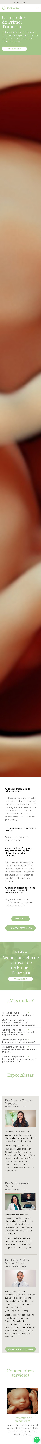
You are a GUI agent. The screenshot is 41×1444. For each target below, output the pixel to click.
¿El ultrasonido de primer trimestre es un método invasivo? (18, 1040)
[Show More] (20, 1413)
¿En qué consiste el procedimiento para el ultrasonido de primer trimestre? (19, 1032)
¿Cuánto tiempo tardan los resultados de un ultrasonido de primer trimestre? (19, 1059)
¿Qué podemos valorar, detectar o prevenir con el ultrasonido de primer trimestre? (18, 1022)
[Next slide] (35, 1415)
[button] (20, 1014)
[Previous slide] (6, 1415)
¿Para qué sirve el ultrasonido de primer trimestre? (18, 1014)
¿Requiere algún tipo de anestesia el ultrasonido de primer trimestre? (19, 1049)
